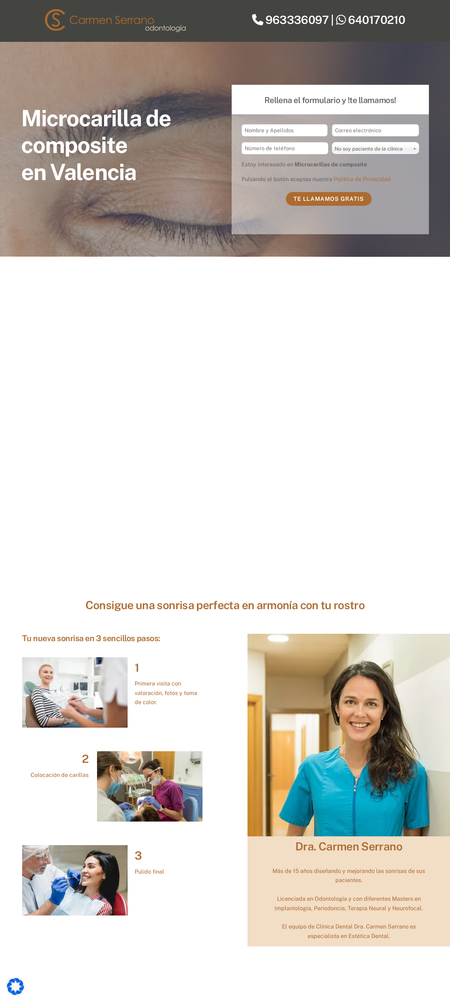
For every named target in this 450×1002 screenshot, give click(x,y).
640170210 (376, 19)
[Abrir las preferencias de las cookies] (15, 993)
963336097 (297, 19)
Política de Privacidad (362, 179)
